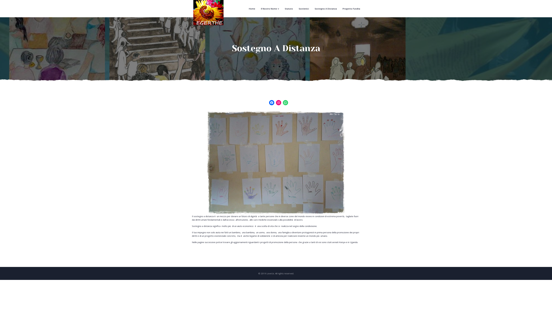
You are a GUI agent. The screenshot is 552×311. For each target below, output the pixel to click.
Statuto (289, 8)
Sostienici (304, 8)
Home (252, 8)
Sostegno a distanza (326, 8)
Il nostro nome (269, 8)
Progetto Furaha (351, 8)
